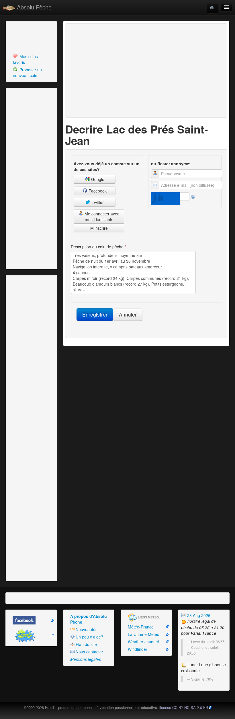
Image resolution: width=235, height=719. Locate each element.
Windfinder (137, 649)
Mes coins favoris (25, 59)
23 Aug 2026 (198, 615)
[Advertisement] (38, 37)
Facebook (97, 191)
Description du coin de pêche (98, 247)
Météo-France (141, 627)
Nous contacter (89, 652)
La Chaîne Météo (143, 634)
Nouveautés (86, 629)
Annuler (128, 314)
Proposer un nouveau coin (27, 72)
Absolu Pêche (33, 7)
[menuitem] (31, 59)
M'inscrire (99, 228)
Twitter (97, 202)
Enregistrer (94, 314)
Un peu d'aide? (89, 637)
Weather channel (143, 642)
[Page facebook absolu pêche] (31, 620)
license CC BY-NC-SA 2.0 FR (183, 707)
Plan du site (86, 644)
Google (97, 179)
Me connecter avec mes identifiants (101, 216)
